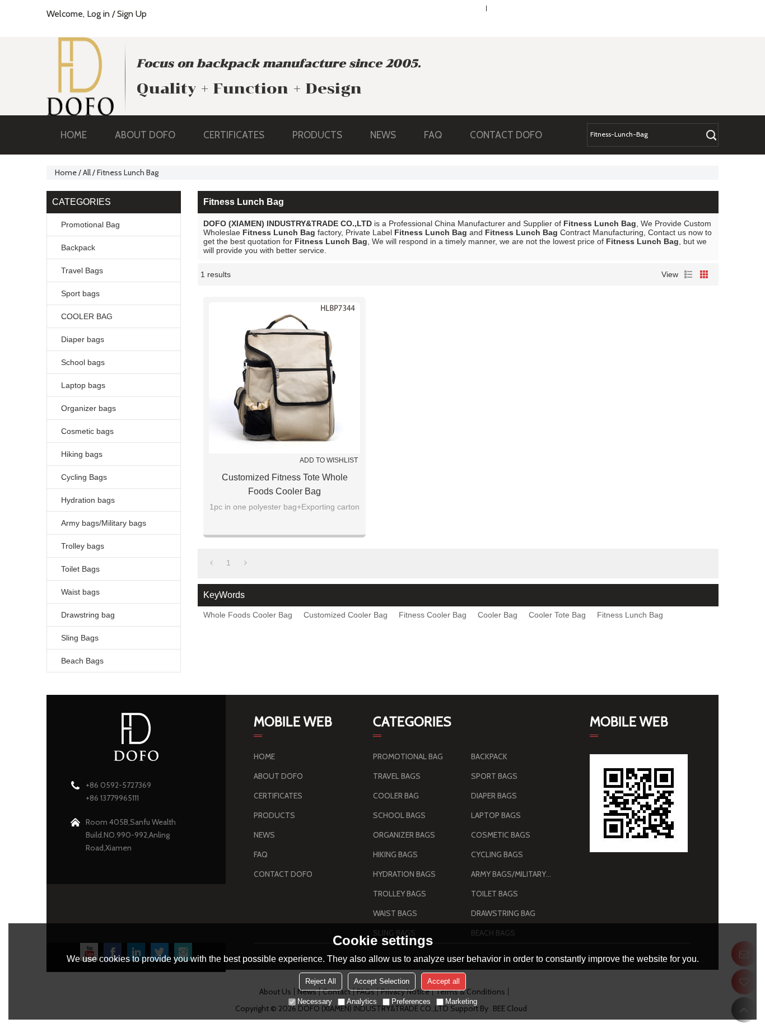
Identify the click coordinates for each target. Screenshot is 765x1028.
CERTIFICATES (233, 135)
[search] (711, 135)
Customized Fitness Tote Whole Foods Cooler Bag (285, 484)
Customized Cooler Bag (346, 614)
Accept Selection (381, 981)
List (688, 274)
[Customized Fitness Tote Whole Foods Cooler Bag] (284, 378)
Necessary (314, 1001)
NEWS (383, 135)
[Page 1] (211, 562)
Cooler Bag (497, 614)
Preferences (411, 1001)
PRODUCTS (317, 135)
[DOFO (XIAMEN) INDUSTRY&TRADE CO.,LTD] (80, 76)
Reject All (320, 981)
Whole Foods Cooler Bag (247, 614)
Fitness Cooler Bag (433, 614)
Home (66, 172)
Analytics (362, 1001)
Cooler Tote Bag (557, 614)
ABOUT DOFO (145, 135)
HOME (73, 135)
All (87, 172)
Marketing (461, 1001)
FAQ (433, 135)
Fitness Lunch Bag (630, 614)
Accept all (443, 981)
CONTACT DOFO (506, 135)
